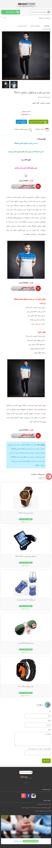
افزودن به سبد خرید (36, 122)
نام (50, 711)
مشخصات (46, 26)
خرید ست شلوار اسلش (29, 444)
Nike (37, 465)
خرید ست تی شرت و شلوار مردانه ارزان (31, 461)
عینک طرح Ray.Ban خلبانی (25, 643)
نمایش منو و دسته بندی (39, 12)
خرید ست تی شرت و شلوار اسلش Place (25, 448)
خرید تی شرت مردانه (27, 453)
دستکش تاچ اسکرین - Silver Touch (25, 556)
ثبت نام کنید (17, 841)
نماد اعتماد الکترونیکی (44, 804)
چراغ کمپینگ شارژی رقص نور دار (26, 600)
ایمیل (49, 720)
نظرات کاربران (22, 26)
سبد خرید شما (10, 12)
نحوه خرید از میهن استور (43, 811)
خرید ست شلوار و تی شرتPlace (22, 457)
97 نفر (19, 122)
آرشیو (41, 478)
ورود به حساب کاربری (30, 841)
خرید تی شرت (40, 453)
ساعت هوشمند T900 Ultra (26, 686)
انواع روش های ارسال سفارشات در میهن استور (36, 807)
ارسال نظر (46, 761)
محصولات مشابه (35, 26)
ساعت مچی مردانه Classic (25, 513)
